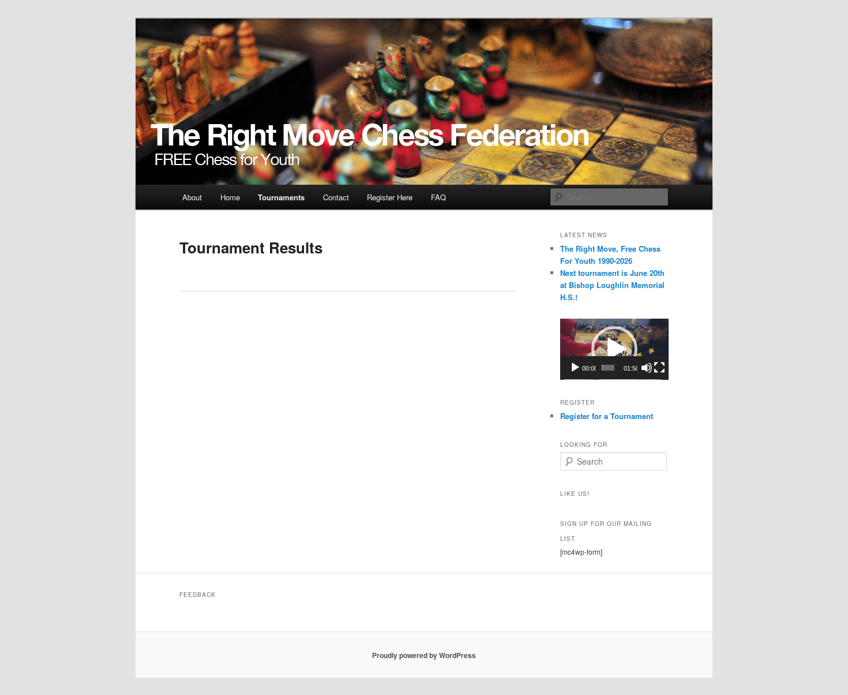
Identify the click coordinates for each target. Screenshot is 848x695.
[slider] (608, 368)
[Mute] (646, 367)
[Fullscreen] (659, 367)
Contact (336, 197)
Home (230, 197)
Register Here (389, 197)
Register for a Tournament (606, 415)
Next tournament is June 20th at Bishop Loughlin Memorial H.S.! (612, 284)
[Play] (575, 367)
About (192, 197)
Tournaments (281, 197)
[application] (614, 349)
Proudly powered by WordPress (424, 655)
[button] (614, 349)
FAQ (438, 197)
